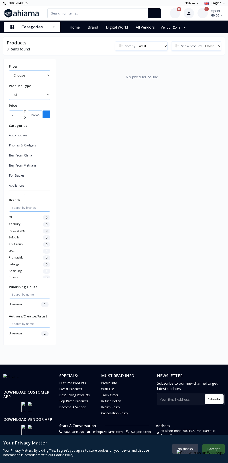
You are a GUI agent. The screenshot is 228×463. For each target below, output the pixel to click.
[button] (23, 407)
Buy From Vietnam (22, 165)
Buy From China (20, 155)
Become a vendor (72, 407)
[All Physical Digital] (29, 95)
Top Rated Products (73, 401)
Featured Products (72, 383)
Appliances (16, 185)
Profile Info (109, 383)
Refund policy (111, 401)
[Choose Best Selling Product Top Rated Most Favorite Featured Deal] (29, 75)
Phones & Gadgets (22, 145)
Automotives (18, 135)
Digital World (117, 27)
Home (75, 27)
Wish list (107, 389)
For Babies (16, 175)
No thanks (185, 448)
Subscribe (214, 399)
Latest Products (70, 389)
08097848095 (18, 3)
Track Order (109, 395)
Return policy (110, 407)
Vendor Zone (171, 27)
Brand (93, 27)
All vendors (145, 27)
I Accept (213, 448)
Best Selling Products (74, 395)
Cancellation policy (114, 413)
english (216, 3)
